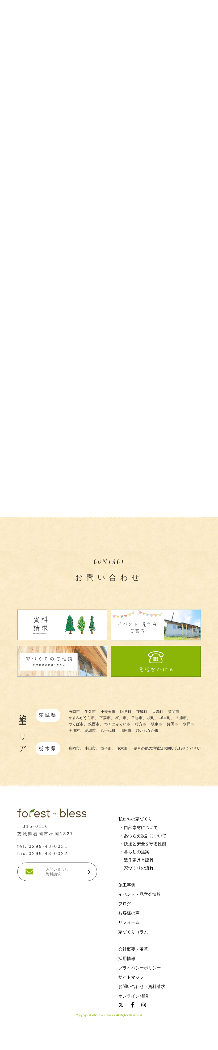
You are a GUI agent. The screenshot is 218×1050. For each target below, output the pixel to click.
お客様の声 (129, 913)
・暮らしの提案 (134, 851)
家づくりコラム (133, 931)
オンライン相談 (133, 996)
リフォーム (129, 922)
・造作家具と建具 (137, 860)
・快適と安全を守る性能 (143, 843)
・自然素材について (139, 827)
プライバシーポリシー (139, 968)
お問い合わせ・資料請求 (141, 986)
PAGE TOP (9, 929)
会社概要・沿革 (133, 949)
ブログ (124, 903)
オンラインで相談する (180, 1043)
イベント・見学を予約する (109, 1043)
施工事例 (126, 885)
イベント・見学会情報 (139, 894)
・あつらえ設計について (143, 835)
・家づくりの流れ (137, 868)
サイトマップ (131, 977)
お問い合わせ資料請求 (57, 871)
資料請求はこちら (39, 1043)
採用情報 (126, 958)
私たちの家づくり (135, 819)
